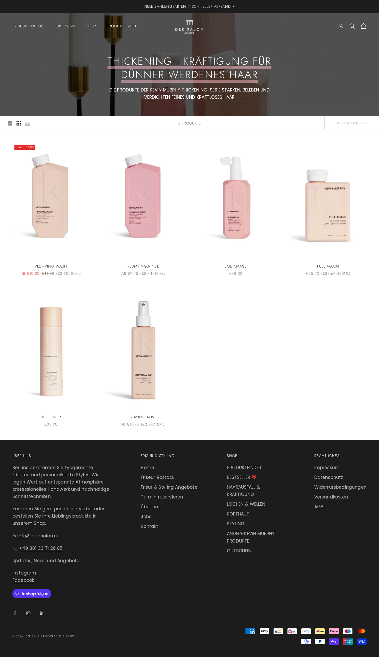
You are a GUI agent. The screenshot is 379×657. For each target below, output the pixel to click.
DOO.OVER (50, 417)
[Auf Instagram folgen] (28, 613)
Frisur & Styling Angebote (169, 487)
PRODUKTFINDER (244, 467)
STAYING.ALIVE (143, 417)
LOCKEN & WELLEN (246, 504)
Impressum (327, 467)
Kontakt (149, 526)
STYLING (235, 524)
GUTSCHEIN (239, 551)
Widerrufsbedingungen (340, 487)
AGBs (320, 507)
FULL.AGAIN (328, 266)
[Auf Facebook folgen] (15, 613)
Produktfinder (121, 26)
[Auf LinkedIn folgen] (41, 613)
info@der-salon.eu (38, 536)
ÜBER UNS (65, 26)
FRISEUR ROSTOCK (29, 26)
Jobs (146, 516)
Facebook (23, 580)
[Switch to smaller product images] (19, 123)
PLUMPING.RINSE (143, 266)
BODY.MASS (236, 266)
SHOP (91, 26)
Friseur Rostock (157, 477)
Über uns (150, 507)
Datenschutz (328, 477)
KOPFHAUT (238, 514)
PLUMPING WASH (51, 266)
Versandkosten (331, 497)
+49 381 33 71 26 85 (40, 548)
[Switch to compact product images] (27, 123)
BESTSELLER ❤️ (242, 477)
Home (147, 467)
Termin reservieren (162, 497)
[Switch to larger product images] (10, 123)
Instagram (24, 573)
